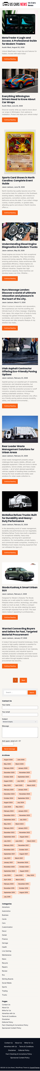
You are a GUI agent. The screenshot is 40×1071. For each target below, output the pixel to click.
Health (4, 947)
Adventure (6, 907)
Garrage (5, 943)
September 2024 (23, 798)
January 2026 (22, 768)
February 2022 (8, 845)
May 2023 (7, 824)
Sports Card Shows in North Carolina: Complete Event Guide (18, 180)
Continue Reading (10, 59)
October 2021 (23, 849)
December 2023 (9, 815)
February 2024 (8, 811)
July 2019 (7, 897)
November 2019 (9, 888)
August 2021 (24, 854)
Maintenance (6, 955)
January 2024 (22, 811)
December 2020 (23, 862)
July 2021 (7, 858)
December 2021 (23, 845)
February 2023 (8, 828)
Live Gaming (6, 951)
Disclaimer (6, 1019)
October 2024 (8, 798)
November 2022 (24, 832)
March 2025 (31, 785)
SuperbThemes (35, 1067)
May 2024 (19, 807)
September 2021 (9, 854)
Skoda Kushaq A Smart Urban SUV (19, 589)
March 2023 (19, 824)
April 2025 (18, 785)
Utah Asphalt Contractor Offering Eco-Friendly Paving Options (19, 371)
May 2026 (7, 764)
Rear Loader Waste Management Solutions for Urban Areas (18, 449)
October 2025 (8, 777)
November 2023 (24, 815)
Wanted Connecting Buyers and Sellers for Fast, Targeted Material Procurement (19, 631)
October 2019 (23, 888)
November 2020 (9, 867)
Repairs (4, 967)
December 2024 (9, 794)
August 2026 (8, 759)
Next (23, 680)
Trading (5, 991)
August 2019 (24, 892)
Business (5, 915)
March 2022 (31, 841)
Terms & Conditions (9, 1016)
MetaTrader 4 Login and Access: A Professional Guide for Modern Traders (19, 40)
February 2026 (8, 768)
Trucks (4, 995)
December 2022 (9, 832)
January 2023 (22, 828)
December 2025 (9, 772)
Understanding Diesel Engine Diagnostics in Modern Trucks (19, 245)
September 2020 (9, 871)
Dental (4, 935)
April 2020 (7, 879)
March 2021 (19, 858)
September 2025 (23, 777)
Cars (3, 923)
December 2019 (23, 884)
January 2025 (22, 789)
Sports (4, 987)
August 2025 (8, 781)
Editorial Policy (7, 1022)
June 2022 (18, 841)
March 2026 (19, 764)
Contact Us (6, 1005)
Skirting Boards (7, 979)
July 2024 (20, 802)
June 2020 (18, 875)
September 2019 (9, 892)
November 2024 (24, 794)
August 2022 (24, 837)
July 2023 (23, 819)
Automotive (6, 911)
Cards (4, 919)
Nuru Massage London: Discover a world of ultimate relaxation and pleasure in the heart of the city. (19, 294)
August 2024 (8, 802)
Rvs (3, 975)
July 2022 (7, 841)
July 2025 (20, 781)
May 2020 (30, 875)
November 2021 (9, 849)
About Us (5, 1007)
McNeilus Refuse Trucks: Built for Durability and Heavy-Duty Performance (19, 518)
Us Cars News (32, 4)
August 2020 (24, 871)
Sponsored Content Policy (11, 1028)
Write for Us (6, 1010)
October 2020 (24, 867)
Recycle (5, 963)
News (4, 959)
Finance (5, 939)
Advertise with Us (8, 1013)
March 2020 (20, 879)
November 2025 (24, 772)
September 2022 (9, 837)
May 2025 (7, 785)
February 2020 (8, 884)
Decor (4, 931)
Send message (9, 749)
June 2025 (32, 781)
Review (4, 971)
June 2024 (7, 807)
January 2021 (8, 862)
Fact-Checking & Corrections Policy (15, 1025)
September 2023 (9, 819)
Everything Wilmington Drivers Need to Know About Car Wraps (18, 99)
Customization (7, 927)
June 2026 (20, 759)
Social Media (6, 983)
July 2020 (7, 875)
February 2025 (8, 789)
